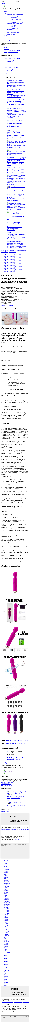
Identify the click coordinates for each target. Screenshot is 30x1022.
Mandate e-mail (5, 811)
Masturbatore (14, 26)
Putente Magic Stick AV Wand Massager (15, 743)
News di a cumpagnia (13, 32)
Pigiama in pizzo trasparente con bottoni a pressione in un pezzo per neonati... (16, 137)
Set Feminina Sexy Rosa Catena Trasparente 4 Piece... (15, 105)
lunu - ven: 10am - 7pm (7, 782)
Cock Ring (13, 25)
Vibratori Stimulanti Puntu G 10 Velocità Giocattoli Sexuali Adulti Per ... (16, 218)
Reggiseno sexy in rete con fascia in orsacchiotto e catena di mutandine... (16, 126)
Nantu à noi (7, 37)
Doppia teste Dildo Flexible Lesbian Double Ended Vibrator (15, 171)
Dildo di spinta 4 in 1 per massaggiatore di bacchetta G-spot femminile (14, 741)
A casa (6, 11)
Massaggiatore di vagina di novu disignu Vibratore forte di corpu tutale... (15, 163)
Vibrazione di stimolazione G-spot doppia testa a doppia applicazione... (16, 182)
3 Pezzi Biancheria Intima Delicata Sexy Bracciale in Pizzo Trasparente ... (16, 116)
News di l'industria (12, 34)
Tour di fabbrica (11, 38)
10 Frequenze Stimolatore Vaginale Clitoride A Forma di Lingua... (16, 246)
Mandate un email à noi (7, 305)
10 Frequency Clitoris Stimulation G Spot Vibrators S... (16, 238)
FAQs (5, 35)
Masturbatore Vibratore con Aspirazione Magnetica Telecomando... (14, 228)
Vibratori (13, 20)
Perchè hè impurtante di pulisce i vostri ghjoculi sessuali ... (15, 797)
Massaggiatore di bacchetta (18, 22)
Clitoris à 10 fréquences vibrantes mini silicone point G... (16, 199)
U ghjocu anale (15, 28)
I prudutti (6, 13)
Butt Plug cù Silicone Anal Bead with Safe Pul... (16, 758)
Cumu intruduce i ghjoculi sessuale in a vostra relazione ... (16, 806)
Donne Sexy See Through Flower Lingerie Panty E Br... (16, 85)
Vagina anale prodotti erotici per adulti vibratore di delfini (15, 190)
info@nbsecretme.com (6, 785)
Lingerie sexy (10, 29)
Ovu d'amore (14, 17)
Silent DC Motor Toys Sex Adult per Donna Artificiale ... (16, 146)
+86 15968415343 (6, 784)
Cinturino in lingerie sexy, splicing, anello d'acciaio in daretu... (16, 96)
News (5, 31)
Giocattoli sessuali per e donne (15, 14)
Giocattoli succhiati (16, 19)
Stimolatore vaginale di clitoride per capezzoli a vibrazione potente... (16, 208)
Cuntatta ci (7, 40)
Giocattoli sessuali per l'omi (14, 23)
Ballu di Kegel (14, 16)
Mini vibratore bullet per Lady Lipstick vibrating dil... (15, 153)
